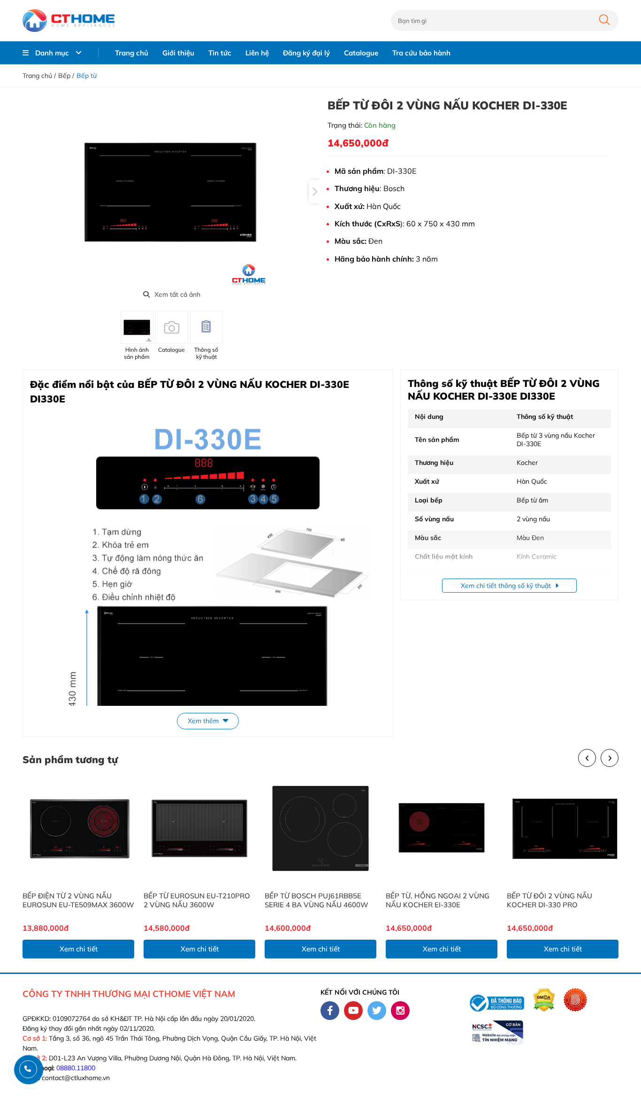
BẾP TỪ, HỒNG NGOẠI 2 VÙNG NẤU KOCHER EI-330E (437, 900)
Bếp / (66, 75)
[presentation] (314, 191)
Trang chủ (131, 52)
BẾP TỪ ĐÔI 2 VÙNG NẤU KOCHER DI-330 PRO (549, 900)
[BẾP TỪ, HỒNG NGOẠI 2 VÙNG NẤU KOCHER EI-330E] (441, 828)
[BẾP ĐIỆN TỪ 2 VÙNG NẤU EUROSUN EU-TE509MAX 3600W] (78, 828)
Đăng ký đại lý (306, 52)
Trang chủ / (39, 75)
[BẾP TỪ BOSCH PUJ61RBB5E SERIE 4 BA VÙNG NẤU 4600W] (320, 828)
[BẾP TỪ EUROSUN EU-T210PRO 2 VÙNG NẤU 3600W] (199, 828)
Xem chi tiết (79, 948)
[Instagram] (400, 1010)
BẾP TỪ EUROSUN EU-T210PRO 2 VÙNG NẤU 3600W (197, 900)
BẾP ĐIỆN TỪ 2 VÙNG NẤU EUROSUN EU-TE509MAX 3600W (78, 900)
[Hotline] (28, 1069)
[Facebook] (329, 1010)
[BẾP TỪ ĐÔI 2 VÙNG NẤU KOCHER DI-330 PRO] (562, 828)
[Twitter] (376, 1010)
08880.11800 (75, 1068)
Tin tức (219, 52)
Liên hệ (257, 52)
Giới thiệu (178, 52)
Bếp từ (86, 75)
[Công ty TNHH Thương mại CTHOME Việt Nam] (68, 20)
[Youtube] (353, 1010)
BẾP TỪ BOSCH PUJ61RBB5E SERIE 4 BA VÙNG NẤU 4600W (316, 900)
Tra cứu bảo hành (421, 52)
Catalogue (361, 52)
